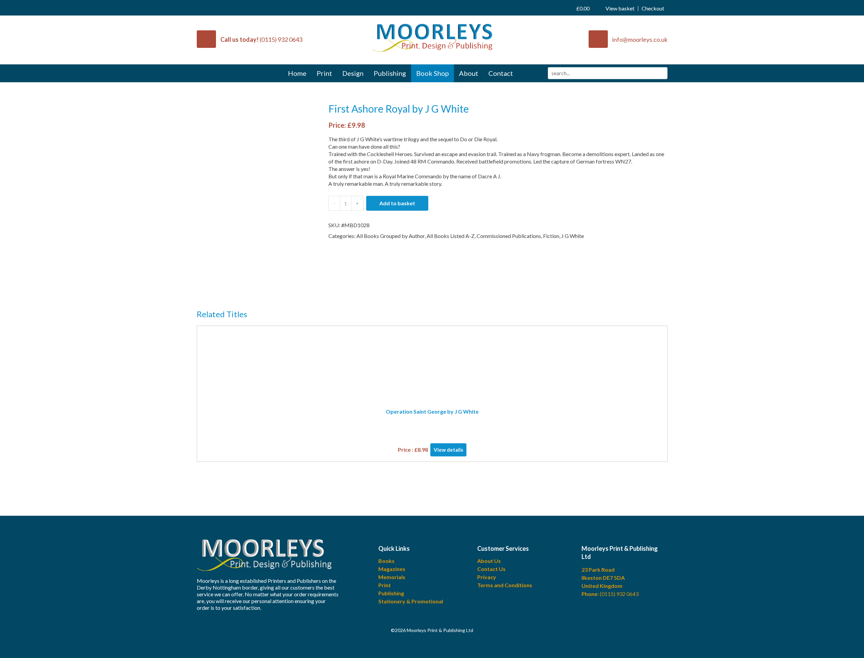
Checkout (653, 8)
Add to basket (397, 203)
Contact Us (491, 569)
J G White (572, 236)
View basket (605, 8)
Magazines (391, 569)
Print (324, 73)
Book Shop (432, 73)
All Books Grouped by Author (390, 236)
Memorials (391, 577)
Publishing (390, 73)
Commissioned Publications (509, 236)
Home (297, 73)
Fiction (551, 236)
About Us (489, 561)
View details (448, 450)
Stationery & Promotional (410, 601)
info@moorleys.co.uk (640, 39)
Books (386, 561)
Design (352, 73)
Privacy (486, 577)
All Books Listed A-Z (451, 236)
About (468, 73)
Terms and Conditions (504, 585)
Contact (500, 73)
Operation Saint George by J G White (432, 411)
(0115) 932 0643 (281, 39)
